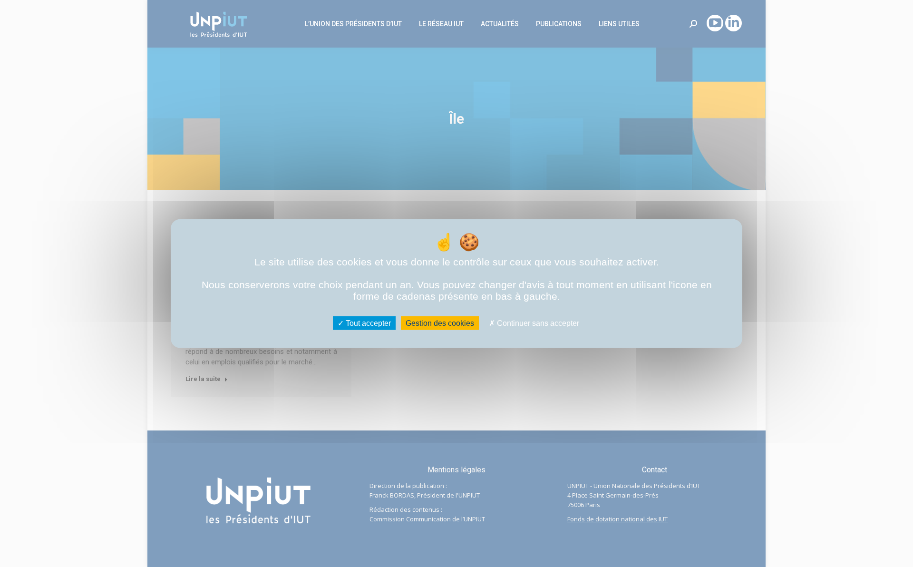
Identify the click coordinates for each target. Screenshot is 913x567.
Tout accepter (367, 323)
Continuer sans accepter (537, 323)
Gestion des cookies (440, 323)
